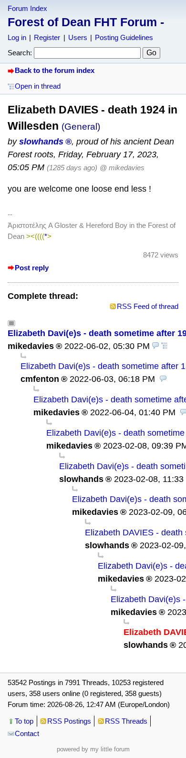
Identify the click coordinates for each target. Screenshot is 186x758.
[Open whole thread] (164, 346)
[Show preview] (155, 346)
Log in (17, 37)
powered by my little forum (93, 749)
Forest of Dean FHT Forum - (86, 22)
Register (47, 37)
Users (77, 37)
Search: (20, 53)
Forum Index (27, 8)
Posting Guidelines (124, 37)
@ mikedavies (122, 168)
